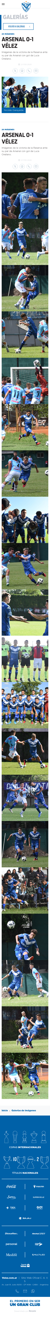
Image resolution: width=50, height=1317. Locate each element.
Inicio (5, 1110)
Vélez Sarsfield (26, 6)
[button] (15, 70)
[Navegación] (3, 4)
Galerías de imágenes (24, 1110)
